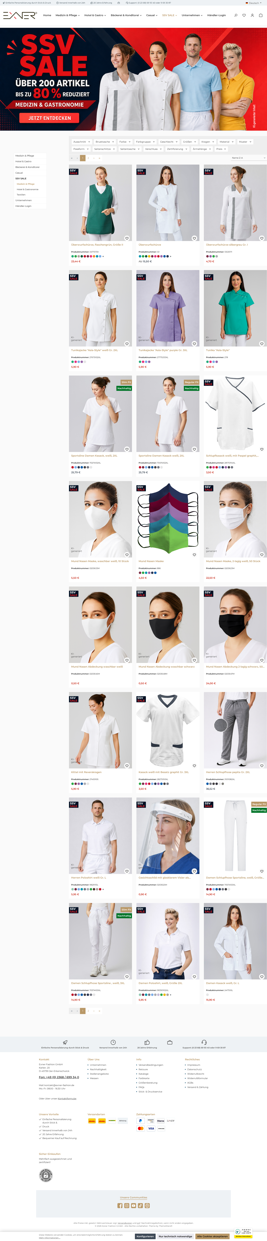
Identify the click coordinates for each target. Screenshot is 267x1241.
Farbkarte (144, 1078)
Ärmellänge (200, 149)
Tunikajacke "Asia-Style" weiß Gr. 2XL (94, 350)
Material (225, 141)
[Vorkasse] (161, 1128)
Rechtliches (192, 1059)
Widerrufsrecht (195, 1074)
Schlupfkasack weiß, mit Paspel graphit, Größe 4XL (231, 455)
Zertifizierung (175, 149)
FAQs (141, 1087)
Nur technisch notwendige (175, 1236)
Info (138, 1059)
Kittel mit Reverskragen (86, 772)
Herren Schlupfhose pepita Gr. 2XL (228, 772)
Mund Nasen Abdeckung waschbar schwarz (167, 666)
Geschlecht (167, 141)
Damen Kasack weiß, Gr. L (222, 983)
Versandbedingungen (151, 1065)
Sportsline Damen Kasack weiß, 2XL (161, 455)
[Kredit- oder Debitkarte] (145, 1128)
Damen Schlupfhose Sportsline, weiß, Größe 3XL (234, 877)
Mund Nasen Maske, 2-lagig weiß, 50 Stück (233, 561)
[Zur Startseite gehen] (20, 15)
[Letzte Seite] (99, 158)
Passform (79, 149)
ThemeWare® (165, 1226)
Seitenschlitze (102, 149)
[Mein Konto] (252, 15)
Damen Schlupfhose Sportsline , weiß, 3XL (98, 983)
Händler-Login (23, 206)
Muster (243, 141)
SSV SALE (20, 178)
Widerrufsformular (197, 1078)
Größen (187, 141)
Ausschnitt (79, 141)
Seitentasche (128, 149)
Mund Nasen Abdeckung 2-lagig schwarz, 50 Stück (234, 666)
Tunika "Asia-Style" (218, 350)
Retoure (143, 1069)
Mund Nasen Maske (151, 561)
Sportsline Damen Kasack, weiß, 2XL (94, 455)
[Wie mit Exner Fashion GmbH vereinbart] (170, 1121)
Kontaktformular (67, 1098)
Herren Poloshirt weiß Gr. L (88, 877)
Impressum (193, 1065)
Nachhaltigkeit (98, 1069)
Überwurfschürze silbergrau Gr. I (227, 244)
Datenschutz (194, 1069)
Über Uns (93, 1059)
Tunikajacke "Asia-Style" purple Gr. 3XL (163, 350)
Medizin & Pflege (24, 155)
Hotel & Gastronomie (27, 189)
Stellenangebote (99, 1074)
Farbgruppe (143, 141)
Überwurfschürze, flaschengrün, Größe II (97, 244)
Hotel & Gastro (23, 161)
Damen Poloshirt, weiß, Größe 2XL (160, 983)
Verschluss (151, 149)
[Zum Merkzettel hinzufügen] (127, 238)
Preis (219, 149)
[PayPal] (140, 1121)
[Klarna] (160, 1121)
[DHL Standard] (92, 1121)
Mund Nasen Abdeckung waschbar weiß (97, 666)
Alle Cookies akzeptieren (212, 1236)
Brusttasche (103, 141)
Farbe (123, 141)
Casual (19, 173)
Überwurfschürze (150, 244)
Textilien (21, 194)
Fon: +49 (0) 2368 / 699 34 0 (59, 1077)
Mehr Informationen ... (49, 1238)
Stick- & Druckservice (150, 1091)
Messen (94, 1078)
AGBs (190, 1082)
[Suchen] (235, 15)
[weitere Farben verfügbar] (103, 256)
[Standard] (112, 1121)
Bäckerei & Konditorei (27, 167)
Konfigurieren (145, 1236)
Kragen (206, 141)
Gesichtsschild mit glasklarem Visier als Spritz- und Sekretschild (164, 877)
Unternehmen (23, 200)
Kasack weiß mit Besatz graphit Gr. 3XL (164, 772)
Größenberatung (148, 1082)
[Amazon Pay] (150, 1121)
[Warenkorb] (260, 15)
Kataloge (144, 1074)
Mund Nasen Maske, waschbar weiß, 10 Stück (100, 561)
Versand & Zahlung (197, 1087)
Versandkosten (125, 1223)
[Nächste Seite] (94, 158)
